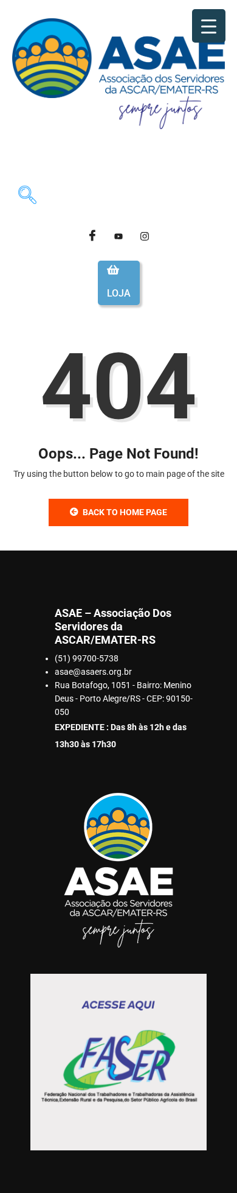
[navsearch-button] (27, 197)
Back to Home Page (125, 512)
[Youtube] (118, 236)
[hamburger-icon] (210, 158)
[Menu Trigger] (208, 26)
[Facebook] (92, 236)
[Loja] (113, 270)
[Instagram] (145, 236)
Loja (119, 293)
